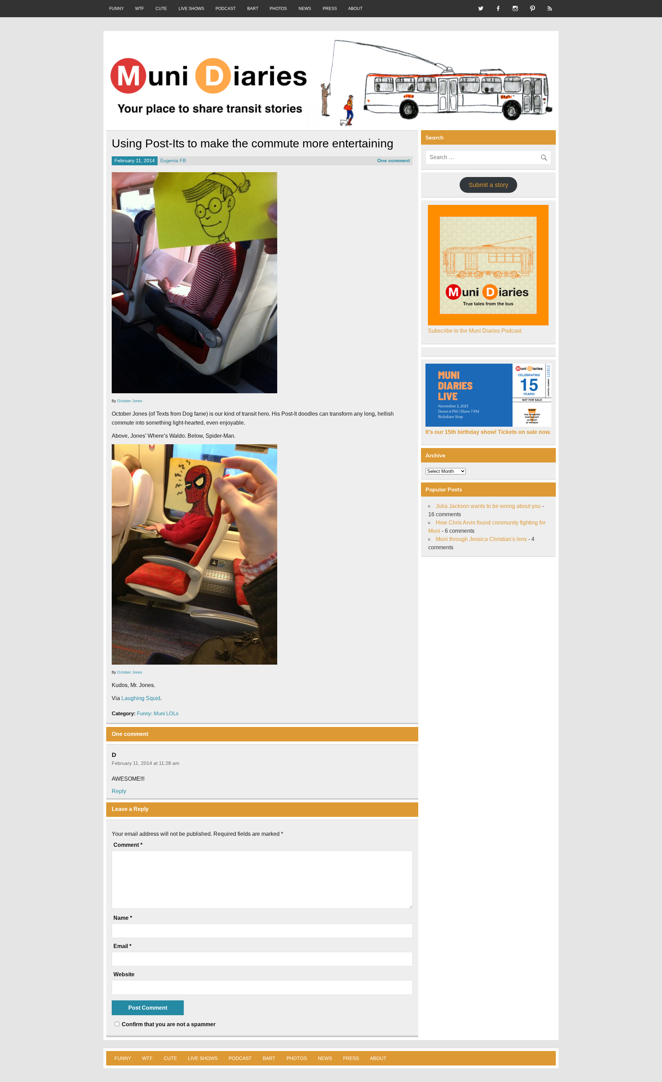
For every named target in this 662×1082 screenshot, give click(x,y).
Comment (127, 845)
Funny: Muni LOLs (158, 713)
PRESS (330, 8)
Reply (119, 791)
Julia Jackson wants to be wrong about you (488, 506)
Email (122, 946)
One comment (393, 160)
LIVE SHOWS (191, 8)
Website (123, 974)
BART (252, 8)
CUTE (161, 8)
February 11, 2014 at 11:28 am (145, 763)
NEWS (305, 8)
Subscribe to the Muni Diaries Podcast (474, 331)
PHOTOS (278, 8)
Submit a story (488, 184)
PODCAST (225, 8)
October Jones (129, 401)
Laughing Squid (140, 698)
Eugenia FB (173, 160)
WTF (139, 8)
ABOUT (355, 8)
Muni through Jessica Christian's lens (481, 539)
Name (122, 918)
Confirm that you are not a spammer (167, 1024)
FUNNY (116, 8)
